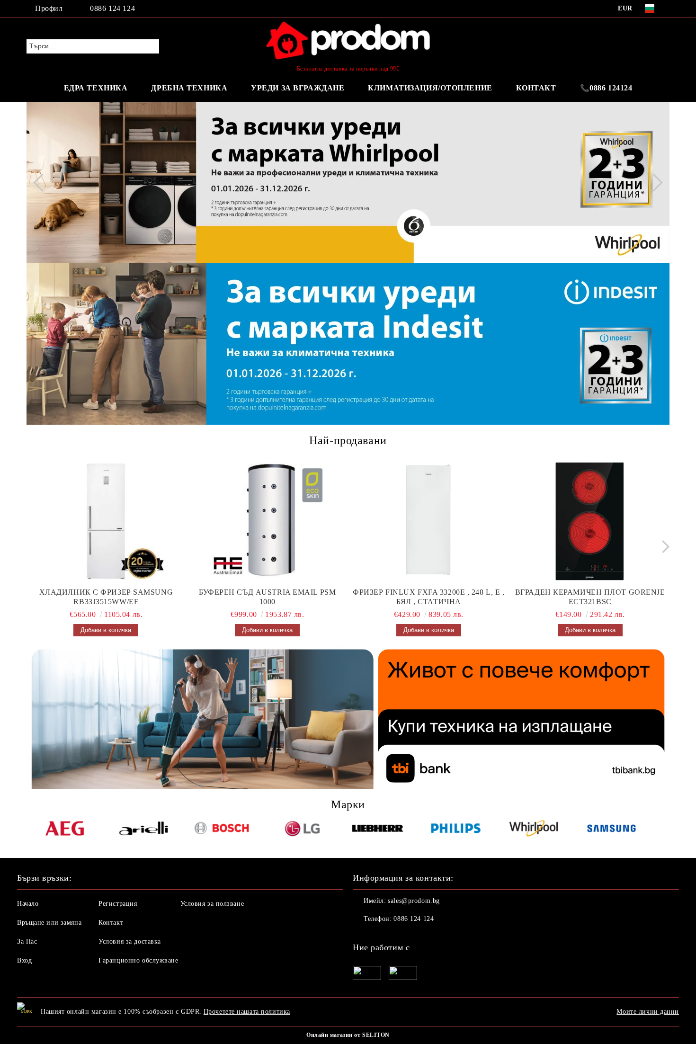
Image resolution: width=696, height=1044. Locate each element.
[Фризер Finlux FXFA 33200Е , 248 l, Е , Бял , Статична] (428, 521)
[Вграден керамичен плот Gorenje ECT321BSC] (589, 521)
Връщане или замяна (49, 922)
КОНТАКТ (536, 88)
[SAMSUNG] (611, 829)
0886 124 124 (112, 8)
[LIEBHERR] (377, 829)
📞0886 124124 (606, 88)
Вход (24, 960)
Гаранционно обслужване (138, 960)
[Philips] (455, 829)
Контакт (110, 922)
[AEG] (65, 829)
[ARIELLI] (143, 829)
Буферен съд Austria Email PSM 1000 (267, 597)
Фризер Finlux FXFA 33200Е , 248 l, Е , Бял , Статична (428, 597)
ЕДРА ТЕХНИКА (96, 88)
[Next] (653, 182)
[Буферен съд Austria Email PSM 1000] (267, 521)
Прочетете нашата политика (247, 1011)
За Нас (27, 941)
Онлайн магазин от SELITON (348, 1035)
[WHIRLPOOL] (534, 829)
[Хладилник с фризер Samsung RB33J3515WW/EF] (106, 521)
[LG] (299, 829)
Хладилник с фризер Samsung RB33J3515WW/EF (106, 597)
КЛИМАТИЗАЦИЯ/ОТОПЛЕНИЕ (430, 88)
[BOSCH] (221, 829)
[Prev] (42, 182)
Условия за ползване (212, 903)
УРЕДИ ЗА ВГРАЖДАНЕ (297, 88)
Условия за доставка (129, 941)
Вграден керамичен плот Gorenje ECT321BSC (590, 597)
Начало (27, 903)
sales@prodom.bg (413, 900)
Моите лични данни (647, 1011)
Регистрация (117, 903)
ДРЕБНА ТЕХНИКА (189, 88)
